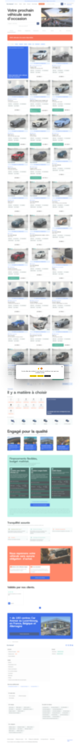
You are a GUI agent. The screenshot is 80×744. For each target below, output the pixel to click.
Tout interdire (40, 376)
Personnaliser (47, 376)
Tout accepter (33, 376)
